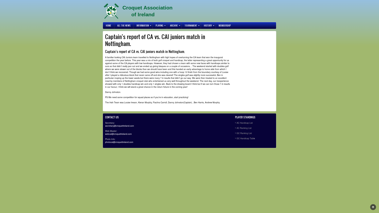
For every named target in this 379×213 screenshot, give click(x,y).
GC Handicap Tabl (245, 138)
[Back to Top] (373, 207)
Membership (225, 25)
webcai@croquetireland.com (118, 133)
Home (108, 25)
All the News (123, 25)
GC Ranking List (244, 133)
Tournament (191, 25)
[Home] (111, 11)
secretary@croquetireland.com (119, 125)
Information (142, 25)
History (208, 25)
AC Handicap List (245, 122)
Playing (159, 25)
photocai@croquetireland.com (119, 142)
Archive (174, 25)
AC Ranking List (244, 127)
